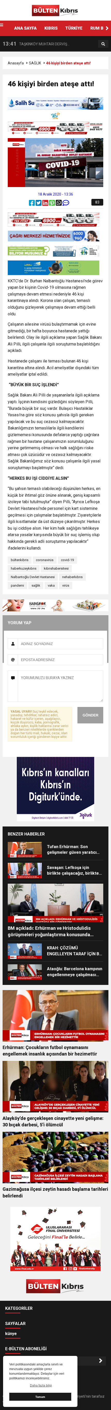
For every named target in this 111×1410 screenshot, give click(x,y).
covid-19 (67, 560)
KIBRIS (51, 28)
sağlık (35, 585)
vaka (51, 585)
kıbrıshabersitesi (56, 568)
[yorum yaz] (65, 204)
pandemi (17, 585)
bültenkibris (19, 560)
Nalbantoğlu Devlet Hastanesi (33, 577)
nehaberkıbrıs (72, 577)
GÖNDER (90, 715)
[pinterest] (52, 204)
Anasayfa (16, 63)
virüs (65, 585)
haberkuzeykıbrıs (23, 568)
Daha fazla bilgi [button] (41, 1385)
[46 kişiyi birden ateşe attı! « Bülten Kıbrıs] (55, 10)
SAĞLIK (35, 63)
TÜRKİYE (74, 28)
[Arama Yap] (103, 44)
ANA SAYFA (25, 28)
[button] (107, 28)
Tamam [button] (40, 1396)
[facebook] (32, 204)
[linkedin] (45, 204)
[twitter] (39, 204)
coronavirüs (44, 560)
